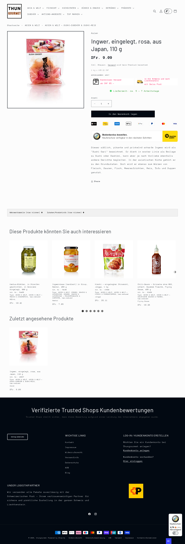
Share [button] (97, 181)
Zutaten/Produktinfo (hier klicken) (65, 213)
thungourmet (41, 538)
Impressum (70, 447)
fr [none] (174, 541)
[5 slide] (98, 311)
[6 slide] (102, 311)
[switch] (175, 533)
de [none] (168, 541)
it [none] (179, 541)
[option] (174, 541)
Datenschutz (72, 462)
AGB (67, 467)
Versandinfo (72, 457)
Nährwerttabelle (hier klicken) (26, 213)
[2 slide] (87, 311)
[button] (35, 8)
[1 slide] (83, 311)
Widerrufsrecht (74, 452)
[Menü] (180, 515)
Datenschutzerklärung (95, 538)
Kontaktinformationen (147, 538)
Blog (67, 472)
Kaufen (28, 278)
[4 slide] (94, 311)
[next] (175, 272)
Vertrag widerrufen (17, 437)
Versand (112, 65)
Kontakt (69, 442)
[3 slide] (90, 311)
